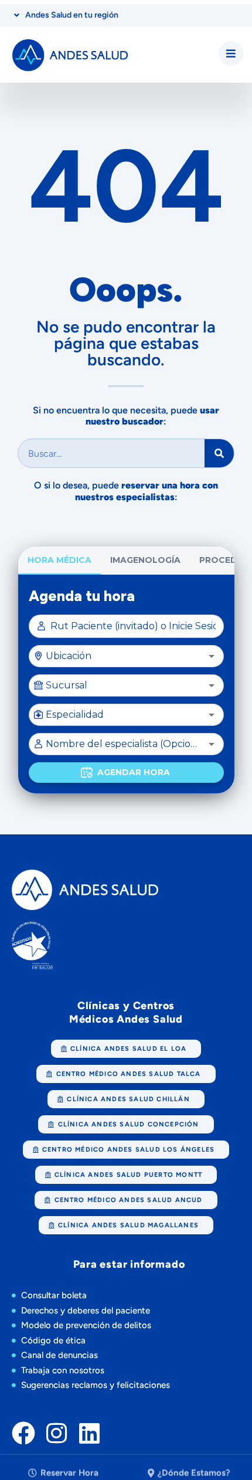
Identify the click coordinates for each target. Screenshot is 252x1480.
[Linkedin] (89, 1433)
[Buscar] (219, 453)
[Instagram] (56, 1433)
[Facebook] (23, 1433)
